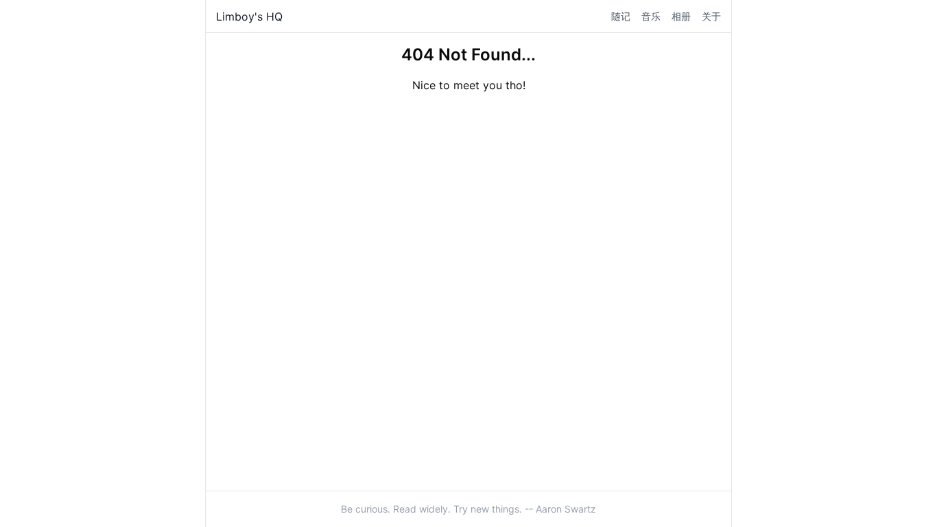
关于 (711, 16)
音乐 (651, 16)
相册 (681, 16)
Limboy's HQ (249, 16)
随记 (620, 16)
